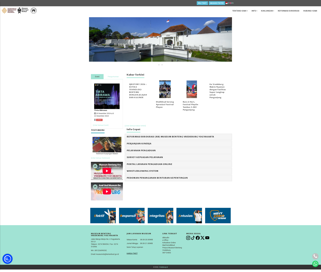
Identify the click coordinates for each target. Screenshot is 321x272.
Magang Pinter (217, 3)
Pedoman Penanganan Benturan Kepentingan (157, 178)
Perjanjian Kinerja (139, 143)
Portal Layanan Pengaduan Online (149, 164)
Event (97, 77)
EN (232, 3)
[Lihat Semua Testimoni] (100, 158)
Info (254, 11)
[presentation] (159, 65)
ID (228, 3)
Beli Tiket (202, 3)
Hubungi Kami (310, 11)
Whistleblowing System (142, 171)
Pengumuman (113, 77)
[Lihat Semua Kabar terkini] (135, 126)
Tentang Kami (239, 11)
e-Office (165, 240)
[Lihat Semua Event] (100, 125)
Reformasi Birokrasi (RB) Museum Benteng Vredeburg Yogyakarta (170, 136)
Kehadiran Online (169, 243)
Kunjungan (267, 11)
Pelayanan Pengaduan (141, 150)
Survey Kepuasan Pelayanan (145, 157)
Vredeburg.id (163, 267)
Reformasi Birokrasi (288, 11)
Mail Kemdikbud (168, 245)
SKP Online (166, 253)
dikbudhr (165, 238)
